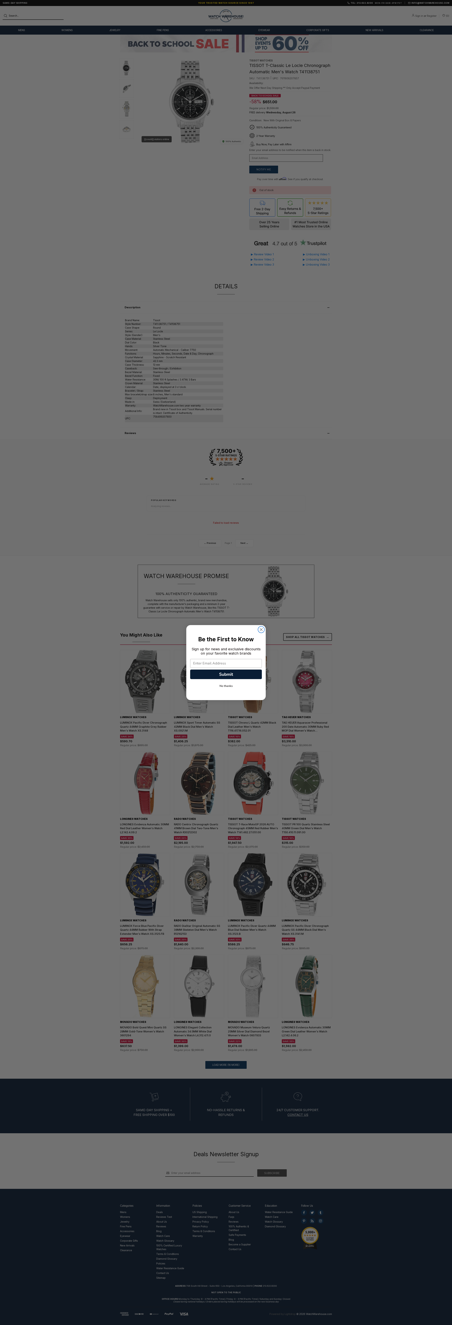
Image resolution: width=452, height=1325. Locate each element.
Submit (226, 674)
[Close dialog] (261, 629)
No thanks (226, 686)
